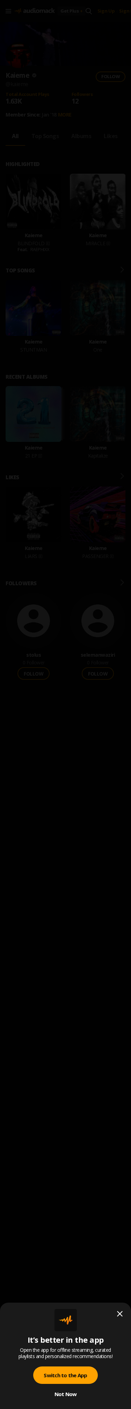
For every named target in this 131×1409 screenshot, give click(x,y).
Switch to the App (65, 1375)
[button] (65, 704)
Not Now (65, 1394)
